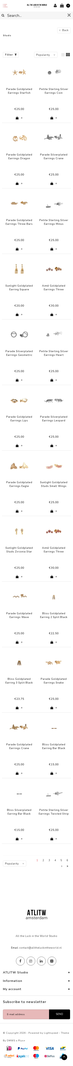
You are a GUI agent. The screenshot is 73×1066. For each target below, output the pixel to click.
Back (65, 30)
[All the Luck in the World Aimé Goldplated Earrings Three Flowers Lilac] (54, 269)
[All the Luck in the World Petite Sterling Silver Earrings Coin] (54, 72)
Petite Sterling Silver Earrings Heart (53, 353)
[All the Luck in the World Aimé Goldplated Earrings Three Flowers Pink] (54, 531)
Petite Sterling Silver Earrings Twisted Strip (54, 812)
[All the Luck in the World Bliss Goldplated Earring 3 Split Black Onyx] (19, 662)
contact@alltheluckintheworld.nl (40, 948)
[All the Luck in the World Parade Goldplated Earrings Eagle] (19, 465)
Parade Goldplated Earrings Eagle (19, 484)
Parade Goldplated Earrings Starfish (19, 91)
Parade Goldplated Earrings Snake (54, 681)
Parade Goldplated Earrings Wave (19, 615)
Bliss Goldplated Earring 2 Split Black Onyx (54, 615)
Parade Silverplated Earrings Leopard (54, 418)
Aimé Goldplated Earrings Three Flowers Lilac (53, 287)
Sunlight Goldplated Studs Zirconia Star (19, 549)
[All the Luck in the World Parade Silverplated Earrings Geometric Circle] (19, 334)
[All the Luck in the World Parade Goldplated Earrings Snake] (54, 662)
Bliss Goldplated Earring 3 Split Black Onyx (19, 681)
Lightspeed (51, 1033)
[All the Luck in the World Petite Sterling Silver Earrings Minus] (54, 203)
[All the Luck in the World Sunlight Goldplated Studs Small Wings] (54, 465)
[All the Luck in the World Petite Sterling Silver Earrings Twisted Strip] (54, 793)
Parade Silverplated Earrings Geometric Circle (19, 353)
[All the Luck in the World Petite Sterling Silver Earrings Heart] (54, 334)
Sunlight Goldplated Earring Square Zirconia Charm (19, 287)
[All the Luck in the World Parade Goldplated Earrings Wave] (19, 597)
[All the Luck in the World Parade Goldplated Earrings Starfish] (19, 72)
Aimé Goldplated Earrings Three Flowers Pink (53, 549)
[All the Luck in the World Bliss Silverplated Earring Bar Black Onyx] (19, 793)
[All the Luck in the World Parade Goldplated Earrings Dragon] (19, 138)
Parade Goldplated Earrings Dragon (19, 156)
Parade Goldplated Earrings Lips (19, 418)
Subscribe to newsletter (24, 1002)
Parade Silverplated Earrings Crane (54, 156)
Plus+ (21, 1040)
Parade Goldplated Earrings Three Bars (19, 222)
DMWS (11, 1040)
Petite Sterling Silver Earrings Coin (53, 91)
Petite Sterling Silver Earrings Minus (53, 222)
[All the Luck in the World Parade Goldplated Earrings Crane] (19, 728)
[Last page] (67, 866)
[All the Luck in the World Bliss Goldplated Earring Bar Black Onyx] (54, 728)
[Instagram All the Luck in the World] (30, 961)
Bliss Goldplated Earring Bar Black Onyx (53, 746)
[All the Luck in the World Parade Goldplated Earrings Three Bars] (19, 203)
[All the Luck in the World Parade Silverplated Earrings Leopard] (54, 400)
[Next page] (62, 866)
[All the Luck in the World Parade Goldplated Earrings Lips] (19, 400)
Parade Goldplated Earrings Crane (19, 746)
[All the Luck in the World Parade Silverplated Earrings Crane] (54, 138)
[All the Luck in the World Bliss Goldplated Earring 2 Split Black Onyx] (54, 597)
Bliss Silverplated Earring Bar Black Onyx (19, 812)
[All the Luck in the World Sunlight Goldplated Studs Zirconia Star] (19, 531)
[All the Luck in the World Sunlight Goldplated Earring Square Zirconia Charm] (19, 269)
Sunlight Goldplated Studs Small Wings (54, 484)
